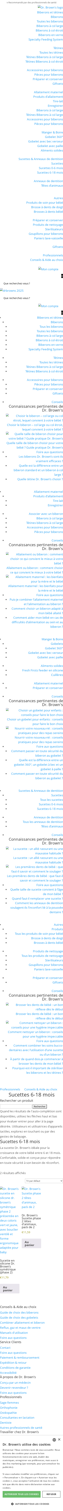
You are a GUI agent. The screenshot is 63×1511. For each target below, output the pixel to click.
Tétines (58, 48)
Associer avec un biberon (46, 514)
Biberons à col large (49, 26)
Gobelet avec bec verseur (45, 141)
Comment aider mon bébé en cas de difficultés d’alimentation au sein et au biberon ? (37, 622)
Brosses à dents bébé (48, 212)
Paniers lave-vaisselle (48, 238)
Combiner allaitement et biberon (22, 1323)
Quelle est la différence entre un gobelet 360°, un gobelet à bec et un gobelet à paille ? (38, 764)
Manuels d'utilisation (14, 1333)
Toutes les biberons (50, 21)
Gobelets (57, 644)
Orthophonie (9, 1408)
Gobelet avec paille (50, 146)
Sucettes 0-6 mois (51, 168)
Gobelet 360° (54, 137)
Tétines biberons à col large (44, 523)
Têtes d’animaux (52, 186)
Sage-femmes (9, 1403)
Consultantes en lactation (17, 1418)
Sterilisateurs (54, 229)
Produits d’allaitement (48, 97)
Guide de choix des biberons (19, 1312)
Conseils (57, 402)
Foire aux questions (49, 452)
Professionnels (53, 255)
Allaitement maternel (48, 92)
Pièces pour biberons (48, 75)
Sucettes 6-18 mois (50, 172)
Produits (57, 929)
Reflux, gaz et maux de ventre (20, 1328)
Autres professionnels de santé (21, 1428)
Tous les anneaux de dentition (43, 822)
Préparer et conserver (48, 79)
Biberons (57, 17)
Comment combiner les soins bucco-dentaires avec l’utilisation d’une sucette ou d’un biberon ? (36, 1049)
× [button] (59, 1439)
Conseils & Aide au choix (46, 260)
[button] (31, 1504)
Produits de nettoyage (48, 225)
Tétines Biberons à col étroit (44, 61)
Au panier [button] (8, 1288)
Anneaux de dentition (48, 181)
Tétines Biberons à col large (44, 57)
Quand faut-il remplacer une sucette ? (37, 898)
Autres (58, 198)
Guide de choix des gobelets (19, 1317)
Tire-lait (58, 101)
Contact (5, 1348)
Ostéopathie (8, 1413)
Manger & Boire (52, 132)
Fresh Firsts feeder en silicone (42, 670)
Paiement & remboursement (19, 1357)
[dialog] (31, 1473)
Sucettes (57, 163)
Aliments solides (52, 150)
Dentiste (6, 1423)
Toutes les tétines (51, 52)
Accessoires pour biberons (45, 70)
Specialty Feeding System (46, 39)
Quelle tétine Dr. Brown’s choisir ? (40, 479)
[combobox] (54, 1440)
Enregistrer (55, 106)
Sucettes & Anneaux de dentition (41, 159)
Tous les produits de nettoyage (42, 956)
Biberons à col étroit (49, 30)
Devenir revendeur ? (14, 1388)
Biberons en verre (50, 35)
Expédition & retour (13, 1363)
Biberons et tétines (50, 12)
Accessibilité (8, 1373)
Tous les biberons (51, 327)
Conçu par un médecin (15, 1383)
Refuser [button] (51, 1494)
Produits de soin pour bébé (44, 203)
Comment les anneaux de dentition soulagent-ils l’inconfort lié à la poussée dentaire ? (36, 907)
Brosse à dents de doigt (47, 207)
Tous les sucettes (51, 800)
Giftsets (57, 84)
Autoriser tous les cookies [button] (22, 1494)
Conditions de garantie (15, 1368)
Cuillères (57, 675)
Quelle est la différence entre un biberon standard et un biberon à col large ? (38, 470)
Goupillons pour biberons (46, 234)
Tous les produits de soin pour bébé (39, 934)
